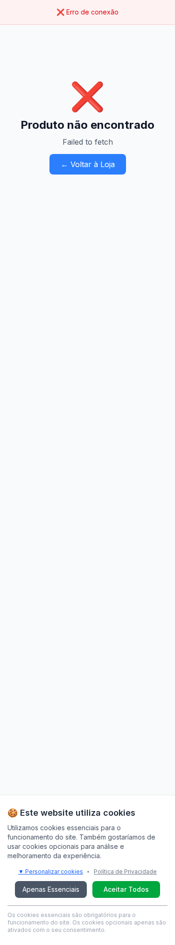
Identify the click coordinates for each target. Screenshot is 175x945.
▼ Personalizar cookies (50, 871)
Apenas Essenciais (50, 889)
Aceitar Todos (126, 889)
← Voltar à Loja (88, 164)
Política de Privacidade (125, 871)
